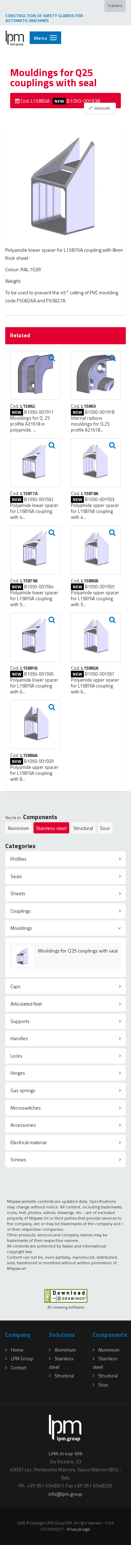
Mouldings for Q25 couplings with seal (78, 950)
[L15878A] (96, 462)
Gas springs (22, 1090)
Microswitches (25, 1107)
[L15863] (96, 375)
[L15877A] (35, 462)
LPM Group (22, 1358)
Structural (83, 828)
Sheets (18, 893)
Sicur (105, 828)
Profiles (18, 858)
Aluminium (18, 828)
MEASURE (102, 108)
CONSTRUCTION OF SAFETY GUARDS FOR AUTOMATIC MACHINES (44, 18)
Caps (15, 986)
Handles (19, 1038)
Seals (16, 876)
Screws (18, 1159)
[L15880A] (96, 549)
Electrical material (28, 1142)
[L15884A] (35, 724)
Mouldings (21, 928)
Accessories (23, 1124)
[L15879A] (35, 549)
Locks (16, 1055)
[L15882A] (96, 637)
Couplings (20, 910)
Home (17, 1349)
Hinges (17, 1072)
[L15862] (35, 375)
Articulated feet (26, 1003)
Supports (20, 1021)
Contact (18, 1367)
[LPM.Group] (15, 38)
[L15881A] (35, 637)
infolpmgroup (65, 1494)
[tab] (65, 859)
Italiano (115, 5)
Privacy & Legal (78, 1529)
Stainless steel (51, 828)
